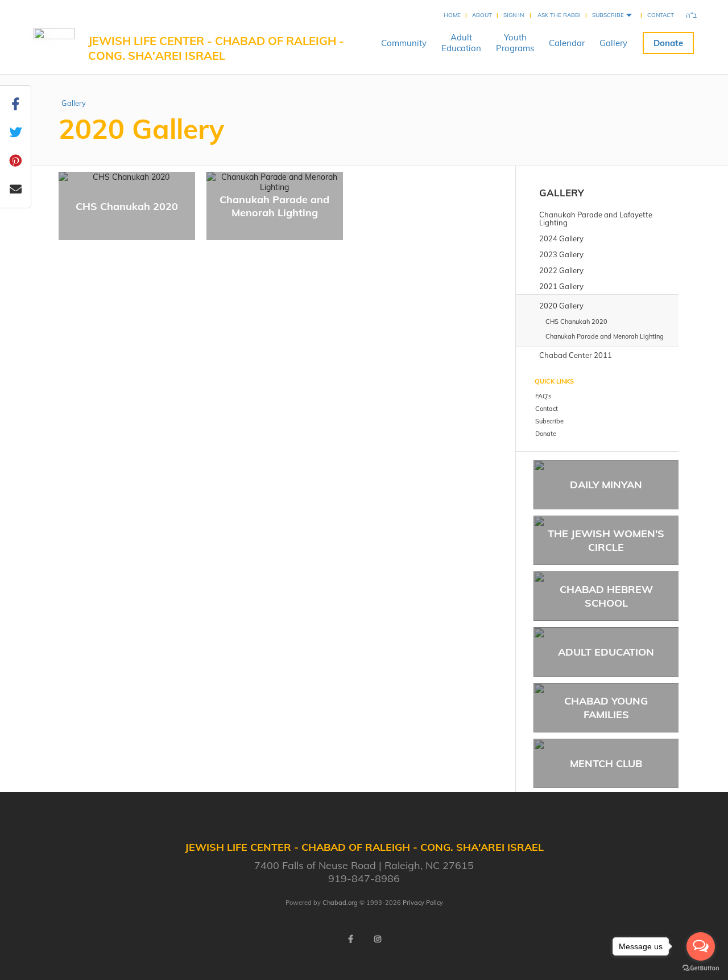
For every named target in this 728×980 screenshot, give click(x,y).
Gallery (613, 43)
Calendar (567, 43)
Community (404, 43)
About (482, 15)
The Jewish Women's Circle (606, 540)
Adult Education (606, 651)
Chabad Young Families (606, 707)
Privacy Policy (423, 903)
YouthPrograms (515, 42)
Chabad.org (340, 903)
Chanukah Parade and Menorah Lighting (274, 206)
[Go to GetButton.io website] (700, 968)
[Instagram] (377, 939)
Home (452, 15)
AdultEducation (461, 42)
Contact (660, 15)
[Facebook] (350, 939)
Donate (668, 43)
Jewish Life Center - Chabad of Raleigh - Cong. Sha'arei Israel (216, 48)
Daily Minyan (606, 484)
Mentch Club (606, 763)
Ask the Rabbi (559, 15)
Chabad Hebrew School (606, 596)
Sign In (513, 15)
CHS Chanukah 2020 (127, 206)
